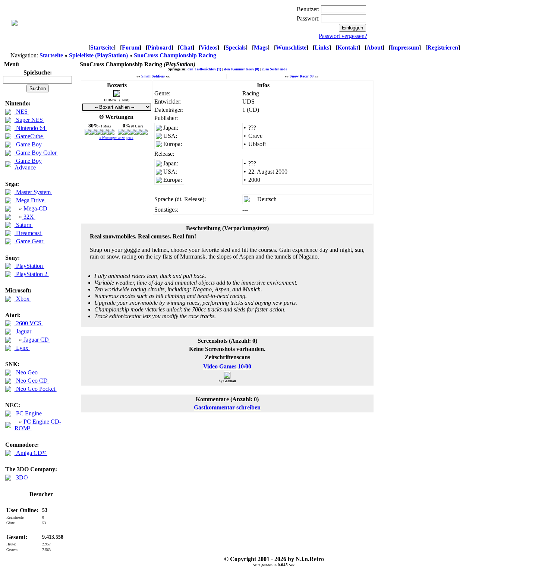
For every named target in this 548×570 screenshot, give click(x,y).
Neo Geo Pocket (36, 389)
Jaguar (24, 331)
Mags (261, 47)
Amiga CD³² (31, 453)
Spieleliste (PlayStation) (98, 55)
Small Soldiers (153, 76)
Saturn (24, 225)
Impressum (405, 47)
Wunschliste (291, 47)
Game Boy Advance (28, 164)
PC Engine (29, 413)
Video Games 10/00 (227, 366)
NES (22, 111)
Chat (186, 47)
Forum (130, 47)
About (374, 47)
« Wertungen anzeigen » (116, 138)
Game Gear (30, 241)
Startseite (102, 47)
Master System (33, 192)
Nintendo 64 (31, 128)
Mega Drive (30, 200)
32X (28, 216)
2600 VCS (29, 323)
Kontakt (347, 47)
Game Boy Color (36, 152)
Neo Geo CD (32, 380)
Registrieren (442, 47)
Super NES (29, 120)
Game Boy (29, 144)
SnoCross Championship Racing (175, 55)
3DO (22, 477)
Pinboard (159, 47)
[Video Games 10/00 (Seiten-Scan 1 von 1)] (227, 375)
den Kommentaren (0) (241, 69)
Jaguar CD (36, 339)
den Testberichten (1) (204, 69)
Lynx (22, 348)
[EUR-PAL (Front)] (116, 95)
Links (322, 47)
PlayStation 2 (32, 274)
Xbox (23, 298)
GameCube (29, 136)
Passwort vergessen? (343, 36)
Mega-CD (35, 208)
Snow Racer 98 (302, 76)
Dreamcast (28, 233)
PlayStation (29, 266)
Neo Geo (27, 372)
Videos (209, 47)
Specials (236, 47)
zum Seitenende (274, 69)
